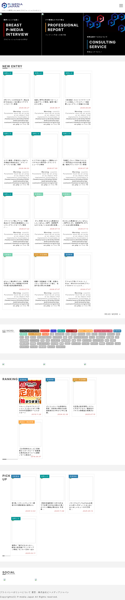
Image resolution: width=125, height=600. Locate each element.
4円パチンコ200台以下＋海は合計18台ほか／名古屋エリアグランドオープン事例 (16, 102)
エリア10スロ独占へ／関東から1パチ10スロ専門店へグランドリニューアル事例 (44, 162)
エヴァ (94, 334)
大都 (52, 334)
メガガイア (60, 347)
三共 (117, 337)
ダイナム (81, 334)
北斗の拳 (54, 343)
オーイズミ (76, 343)
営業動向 (38, 194)
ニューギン (59, 334)
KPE (79, 340)
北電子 (112, 340)
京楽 (88, 334)
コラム (53, 331)
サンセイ (85, 343)
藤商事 (73, 334)
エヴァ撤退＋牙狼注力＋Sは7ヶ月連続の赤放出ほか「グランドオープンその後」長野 (16, 162)
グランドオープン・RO (103, 331)
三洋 (27, 337)
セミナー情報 (72, 331)
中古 (118, 334)
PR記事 (45, 334)
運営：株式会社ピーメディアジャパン (50, 592)
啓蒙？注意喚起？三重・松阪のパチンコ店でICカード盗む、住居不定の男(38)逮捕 (46, 283)
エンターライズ (43, 343)
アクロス (33, 347)
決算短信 (42, 347)
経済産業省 (66, 340)
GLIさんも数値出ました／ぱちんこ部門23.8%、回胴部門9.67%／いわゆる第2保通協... (75, 223)
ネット (91, 337)
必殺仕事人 (24, 343)
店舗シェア (100, 337)
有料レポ (7, 73)
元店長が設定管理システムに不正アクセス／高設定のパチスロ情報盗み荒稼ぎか (83, 408)
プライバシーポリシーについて (15, 592)
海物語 (102, 343)
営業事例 (69, 255)
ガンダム (109, 343)
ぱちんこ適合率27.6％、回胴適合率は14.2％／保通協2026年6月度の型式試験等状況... (16, 283)
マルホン (94, 343)
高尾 (61, 343)
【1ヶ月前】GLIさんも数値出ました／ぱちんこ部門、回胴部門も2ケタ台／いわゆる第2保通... (47, 223)
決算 (70, 337)
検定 (67, 334)
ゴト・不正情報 (41, 255)
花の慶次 (110, 337)
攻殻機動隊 (24, 340)
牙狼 (73, 340)
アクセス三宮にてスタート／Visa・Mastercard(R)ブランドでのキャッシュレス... (77, 283)
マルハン (111, 334)
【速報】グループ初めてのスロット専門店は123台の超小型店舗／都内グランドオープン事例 (75, 162)
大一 (21, 337)
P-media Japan (25, 597)
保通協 (33, 343)
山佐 (47, 340)
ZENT (67, 343)
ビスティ (102, 334)
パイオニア (55, 340)
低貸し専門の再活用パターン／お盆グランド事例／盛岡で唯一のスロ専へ (46, 102)
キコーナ (51, 347)
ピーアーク (57, 337)
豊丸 (107, 340)
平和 (42, 340)
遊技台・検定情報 (85, 331)
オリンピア (87, 340)
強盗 (65, 337)
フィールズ (34, 340)
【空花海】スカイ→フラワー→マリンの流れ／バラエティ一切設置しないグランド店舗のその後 (77, 102)
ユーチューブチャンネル (29, 331)
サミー (33, 337)
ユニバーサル (98, 340)
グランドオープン (81, 337)
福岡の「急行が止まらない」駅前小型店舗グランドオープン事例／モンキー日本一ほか (23, 547)
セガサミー (24, 347)
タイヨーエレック (44, 337)
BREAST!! (45, 331)
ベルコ (117, 343)
